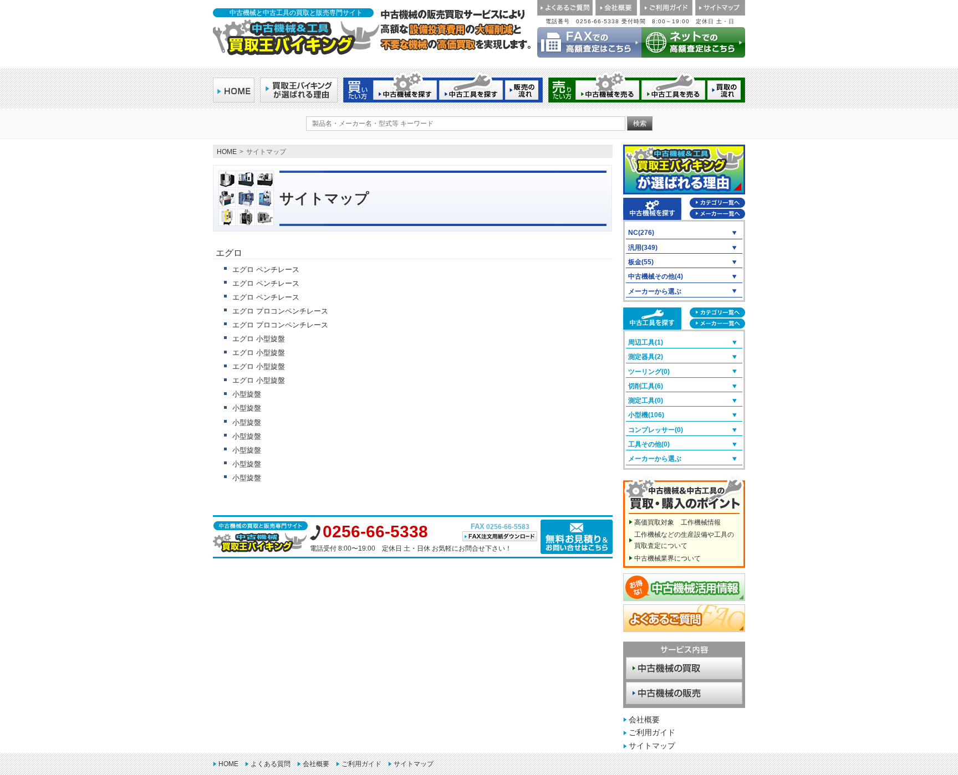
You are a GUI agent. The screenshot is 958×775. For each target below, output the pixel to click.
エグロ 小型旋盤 (258, 339)
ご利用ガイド (652, 732)
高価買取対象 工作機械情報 (677, 522)
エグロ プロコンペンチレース (280, 311)
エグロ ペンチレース (265, 269)
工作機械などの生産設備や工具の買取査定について (684, 540)
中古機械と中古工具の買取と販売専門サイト (296, 13)
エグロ (229, 253)
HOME (227, 152)
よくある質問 (271, 764)
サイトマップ (652, 745)
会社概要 (644, 719)
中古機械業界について (667, 558)
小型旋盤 (246, 394)
